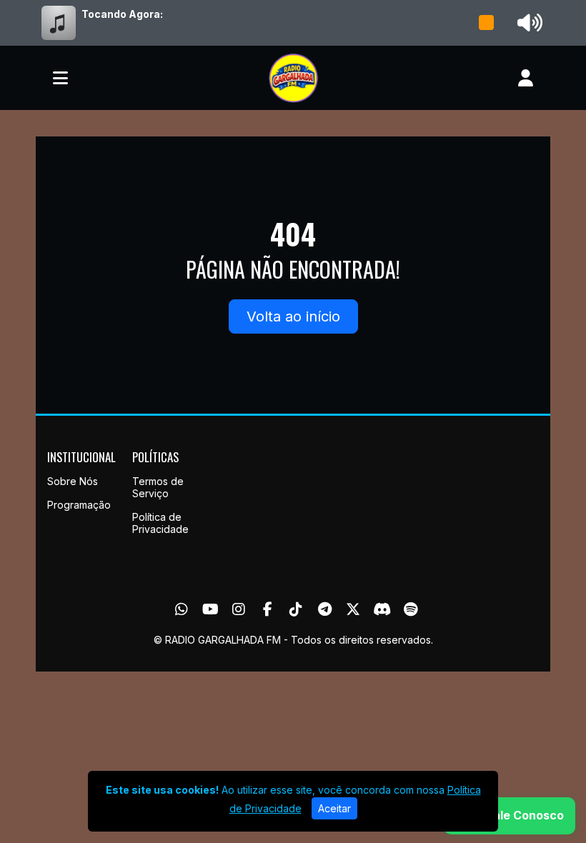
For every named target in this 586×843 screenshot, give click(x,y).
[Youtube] (210, 609)
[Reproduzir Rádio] (487, 23)
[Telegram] (325, 609)
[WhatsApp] (181, 609)
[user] (526, 77)
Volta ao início (293, 316)
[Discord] (382, 609)
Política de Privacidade (160, 523)
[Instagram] (238, 609)
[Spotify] (410, 609)
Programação (79, 505)
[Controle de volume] (527, 23)
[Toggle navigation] (60, 77)
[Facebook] (267, 609)
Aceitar (334, 808)
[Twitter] (353, 609)
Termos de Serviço (158, 487)
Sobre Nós (72, 481)
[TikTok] (295, 609)
